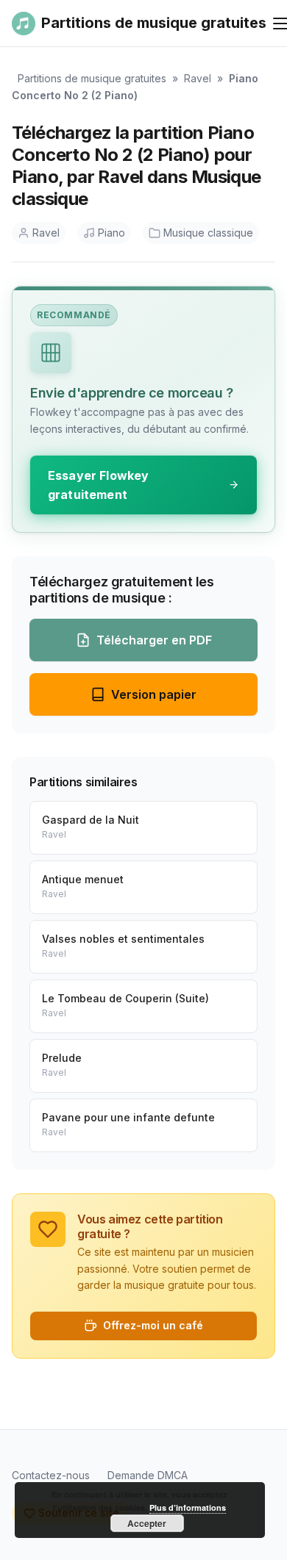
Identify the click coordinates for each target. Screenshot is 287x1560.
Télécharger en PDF (154, 640)
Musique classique (208, 232)
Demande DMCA (147, 1475)
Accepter (146, 1523)
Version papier (153, 694)
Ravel (197, 78)
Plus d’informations (187, 1507)
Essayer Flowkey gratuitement (98, 485)
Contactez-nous (51, 1475)
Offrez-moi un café (153, 1325)
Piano (111, 232)
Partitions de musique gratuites (92, 78)
